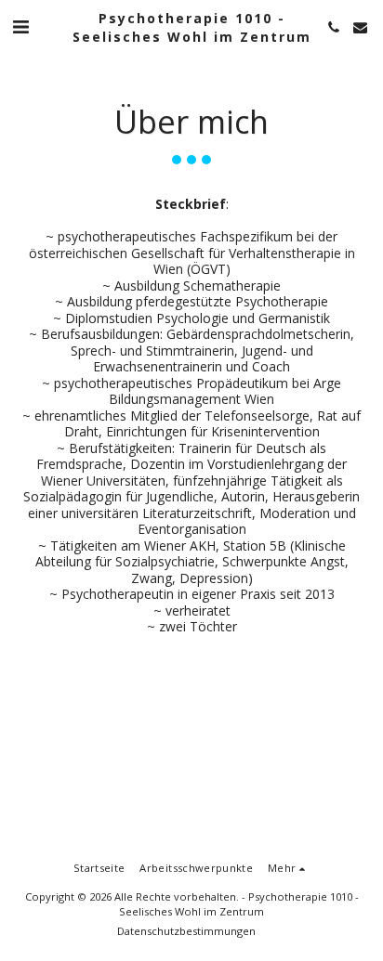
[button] (20, 26)
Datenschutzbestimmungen (186, 931)
